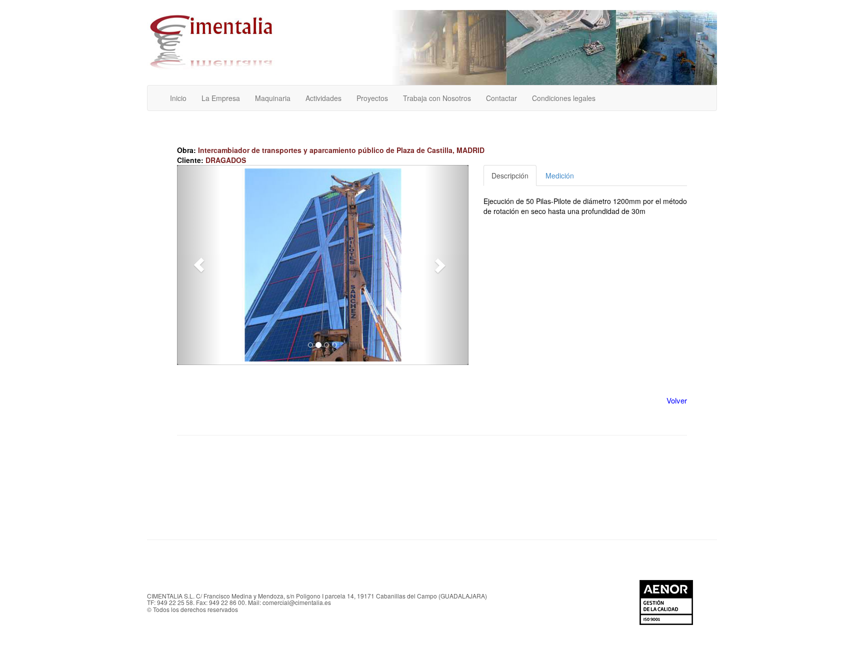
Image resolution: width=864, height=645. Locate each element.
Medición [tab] (560, 175)
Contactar (501, 98)
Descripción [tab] (510, 175)
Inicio (178, 98)
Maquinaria (272, 98)
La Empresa (221, 98)
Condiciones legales (564, 98)
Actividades (324, 98)
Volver (676, 400)
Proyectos (372, 98)
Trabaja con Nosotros (437, 98)
